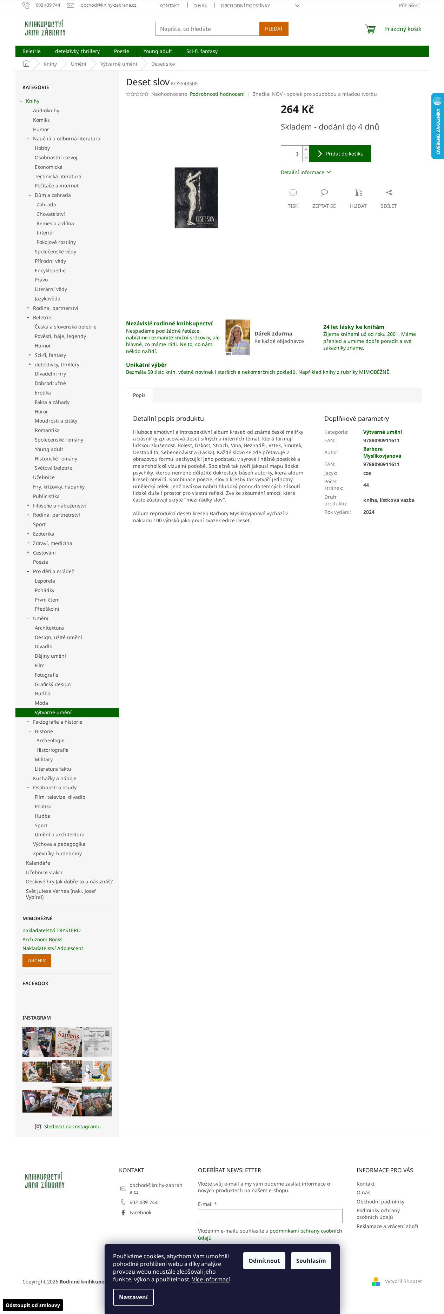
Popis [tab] (139, 395)
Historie (44, 731)
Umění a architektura (60, 834)
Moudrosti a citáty (56, 420)
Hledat (274, 28)
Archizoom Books (42, 939)
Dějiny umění (50, 655)
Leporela (45, 580)
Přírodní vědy (50, 261)
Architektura (49, 627)
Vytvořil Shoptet (403, 1281)
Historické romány (56, 458)
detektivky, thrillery (57, 364)
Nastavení (133, 1297)
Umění (40, 618)
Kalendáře (38, 863)
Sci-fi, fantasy (50, 355)
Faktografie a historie (57, 721)
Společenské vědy (55, 251)
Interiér (45, 232)
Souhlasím (311, 1261)
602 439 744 (144, 1202)
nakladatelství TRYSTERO (51, 930)
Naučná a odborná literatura (66, 138)
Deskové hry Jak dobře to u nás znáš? (69, 881)
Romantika (47, 430)
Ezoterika (43, 533)
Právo (41, 279)
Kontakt (169, 5)
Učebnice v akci (44, 872)
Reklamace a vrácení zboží (387, 1226)
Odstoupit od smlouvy (33, 1305)
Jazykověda (47, 298)
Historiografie (52, 749)
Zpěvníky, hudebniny (57, 853)
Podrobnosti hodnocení (217, 94)
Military (44, 759)
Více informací (211, 1279)
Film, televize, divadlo (60, 797)
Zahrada (46, 204)
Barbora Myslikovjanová (382, 452)
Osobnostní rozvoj (56, 157)
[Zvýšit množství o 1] (305, 150)
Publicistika (46, 496)
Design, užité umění (58, 637)
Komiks (41, 120)
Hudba (43, 693)
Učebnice (44, 477)
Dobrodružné (50, 383)
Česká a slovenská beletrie (66, 326)
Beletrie (42, 317)
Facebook (140, 1212)
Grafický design (53, 684)
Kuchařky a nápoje (55, 778)
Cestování (44, 552)
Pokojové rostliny (56, 242)
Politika (43, 806)
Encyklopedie (50, 270)
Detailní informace (302, 172)
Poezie (40, 561)
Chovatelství (51, 214)
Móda (41, 702)
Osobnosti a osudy (55, 787)
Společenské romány (59, 439)
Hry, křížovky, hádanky (59, 486)
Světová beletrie (53, 467)
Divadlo (43, 646)
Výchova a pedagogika (59, 844)
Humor (41, 129)
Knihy (32, 101)
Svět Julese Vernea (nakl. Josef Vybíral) (61, 894)
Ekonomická (48, 167)
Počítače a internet (57, 185)
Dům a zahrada (53, 195)
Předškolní (47, 608)
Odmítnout (264, 1261)
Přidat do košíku (345, 153)
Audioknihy (46, 110)
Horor (41, 411)
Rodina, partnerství (55, 308)
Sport (39, 524)
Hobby (42, 148)
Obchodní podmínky (245, 5)
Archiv (37, 960)
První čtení (47, 599)
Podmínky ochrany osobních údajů (378, 1213)
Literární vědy (51, 289)
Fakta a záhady (52, 402)
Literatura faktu (53, 768)
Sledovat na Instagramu (72, 1126)
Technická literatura (58, 176)
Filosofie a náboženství (59, 505)
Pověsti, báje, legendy (60, 336)
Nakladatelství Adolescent (52, 948)
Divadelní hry (50, 373)
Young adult (49, 449)
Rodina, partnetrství (56, 514)
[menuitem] (31, 51)
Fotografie (46, 674)
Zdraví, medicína (52, 543)
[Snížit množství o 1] (305, 158)
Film (40, 665)
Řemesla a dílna (55, 223)
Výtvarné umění (53, 712)
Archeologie (51, 740)
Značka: (315, 94)
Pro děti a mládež (53, 571)
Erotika (43, 392)
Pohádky (44, 590)
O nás (200, 5)
